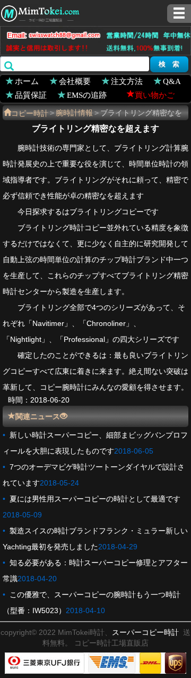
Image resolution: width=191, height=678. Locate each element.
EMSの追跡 (87, 94)
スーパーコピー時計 (145, 632)
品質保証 (31, 94)
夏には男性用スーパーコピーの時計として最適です (95, 499)
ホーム (27, 81)
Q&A (172, 81)
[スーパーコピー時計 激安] (40, 12)
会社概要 (75, 81)
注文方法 (127, 81)
